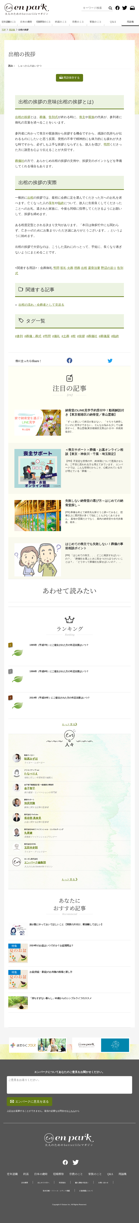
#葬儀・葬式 (32, 336)
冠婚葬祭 (58, 1174)
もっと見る (68, 724)
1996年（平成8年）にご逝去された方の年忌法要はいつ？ (58, 671)
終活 (26, 1174)
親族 (91, 117)
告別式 (53, 117)
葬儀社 (19, 161)
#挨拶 (81, 336)
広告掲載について (86, 1190)
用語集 (12, 30)
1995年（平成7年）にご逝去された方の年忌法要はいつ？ (58, 645)
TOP (4, 30)
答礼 (63, 268)
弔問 (107, 144)
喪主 (82, 117)
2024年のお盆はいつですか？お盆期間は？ (51, 945)
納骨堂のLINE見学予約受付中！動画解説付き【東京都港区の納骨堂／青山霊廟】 (94, 412)
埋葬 (77, 268)
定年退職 (12, 1174)
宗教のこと (78, 21)
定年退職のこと (9, 21)
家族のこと (96, 21)
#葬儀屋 (104, 336)
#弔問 (47, 336)
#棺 (73, 336)
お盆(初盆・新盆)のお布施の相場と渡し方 (50, 971)
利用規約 (62, 1182)
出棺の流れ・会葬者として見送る (41, 304)
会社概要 (24, 1182)
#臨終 (115, 336)
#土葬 (65, 336)
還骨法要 (94, 268)
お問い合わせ (103, 1182)
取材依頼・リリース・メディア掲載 (56, 1190)
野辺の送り (108, 268)
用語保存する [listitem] (71, 77)
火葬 (70, 268)
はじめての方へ (43, 1182)
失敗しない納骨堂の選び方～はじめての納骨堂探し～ (94, 503)
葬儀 (42, 117)
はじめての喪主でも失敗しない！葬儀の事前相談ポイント (94, 546)
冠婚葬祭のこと (43, 21)
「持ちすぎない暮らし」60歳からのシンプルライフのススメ (60, 998)
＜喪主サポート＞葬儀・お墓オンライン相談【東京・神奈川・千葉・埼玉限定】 (94, 452)
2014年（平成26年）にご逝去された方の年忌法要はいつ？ (59, 697)
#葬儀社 (91, 336)
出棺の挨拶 (22, 117)
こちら (71, 1111)
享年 (52, 203)
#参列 (19, 336)
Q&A (110, 1174)
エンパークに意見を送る (32, 1101)
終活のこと (61, 21)
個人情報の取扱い (82, 1182)
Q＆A (113, 21)
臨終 (61, 203)
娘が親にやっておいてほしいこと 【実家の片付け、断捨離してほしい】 (66, 924)
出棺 (30, 197)
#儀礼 (56, 336)
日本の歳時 (26, 21)
